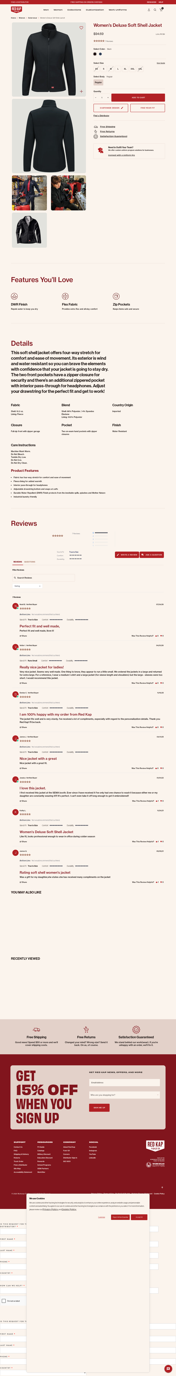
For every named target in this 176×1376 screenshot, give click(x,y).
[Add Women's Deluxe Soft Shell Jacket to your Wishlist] (81, 28)
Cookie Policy (159, 1194)
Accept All (139, 1217)
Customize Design (109, 108)
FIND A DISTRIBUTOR (20, 2)
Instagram (93, 1151)
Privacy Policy (50, 1209)
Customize (101, 1217)
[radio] (101, 532)
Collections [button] (74, 10)
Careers (66, 1154)
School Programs (44, 1165)
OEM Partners (43, 1169)
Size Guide (161, 63)
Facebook (93, 1147)
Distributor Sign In (70, 1158)
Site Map (17, 1169)
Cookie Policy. (69, 1209)
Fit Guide (40, 1147)
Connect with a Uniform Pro (121, 155)
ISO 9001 (67, 1161)
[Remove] (95, 97)
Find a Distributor (101, 115)
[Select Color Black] (95, 54)
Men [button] (46, 10)
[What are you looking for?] (155, 9)
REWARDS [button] (151, 2)
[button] (149, 10)
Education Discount (45, 1158)
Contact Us (18, 1147)
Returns (17, 1158)
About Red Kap (69, 1147)
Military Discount (43, 1154)
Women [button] (58, 10)
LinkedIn (92, 1158)
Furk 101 (66, 1151)
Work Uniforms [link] (118, 10)
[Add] (108, 97)
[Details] (81, 91)
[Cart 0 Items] (161, 10)
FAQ (15, 1151)
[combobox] (27, 586)
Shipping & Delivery (21, 1154)
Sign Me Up (99, 1107)
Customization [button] (95, 10)
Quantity (97, 91)
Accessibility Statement (23, 1172)
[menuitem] (46, 9)
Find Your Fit (148, 108)
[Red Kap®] (16, 9)
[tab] (127, 555)
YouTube (92, 1154)
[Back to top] (162, 1185)
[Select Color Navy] (100, 54)
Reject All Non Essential (120, 1217)
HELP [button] (161, 2)
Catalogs (40, 1151)
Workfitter (41, 1172)
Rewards (40, 1161)
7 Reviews (109, 41)
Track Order (18, 1161)
